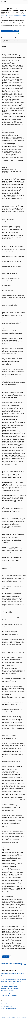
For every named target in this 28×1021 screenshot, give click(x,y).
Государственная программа (8, 1008)
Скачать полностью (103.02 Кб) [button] (10, 30)
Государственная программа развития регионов (13, 979)
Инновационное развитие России (9, 986)
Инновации (8, 6)
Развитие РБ (4, 1003)
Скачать (20, 41)
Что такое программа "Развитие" (9, 988)
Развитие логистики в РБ (7, 984)
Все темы (3, 6)
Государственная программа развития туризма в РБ (13, 976)
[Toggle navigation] (25, 2)
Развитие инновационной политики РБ (11, 981)
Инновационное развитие (7, 990)
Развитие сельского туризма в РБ (9, 995)
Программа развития (6, 1006)
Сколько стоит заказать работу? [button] (10, 33)
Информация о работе (14, 965)
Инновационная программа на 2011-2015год (12, 973)
